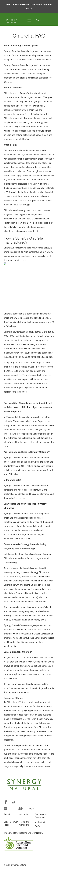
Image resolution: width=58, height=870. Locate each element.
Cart (38, 20)
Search (7, 814)
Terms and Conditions (24, 823)
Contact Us (40, 821)
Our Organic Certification (41, 816)
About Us (23, 814)
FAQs (37, 826)
